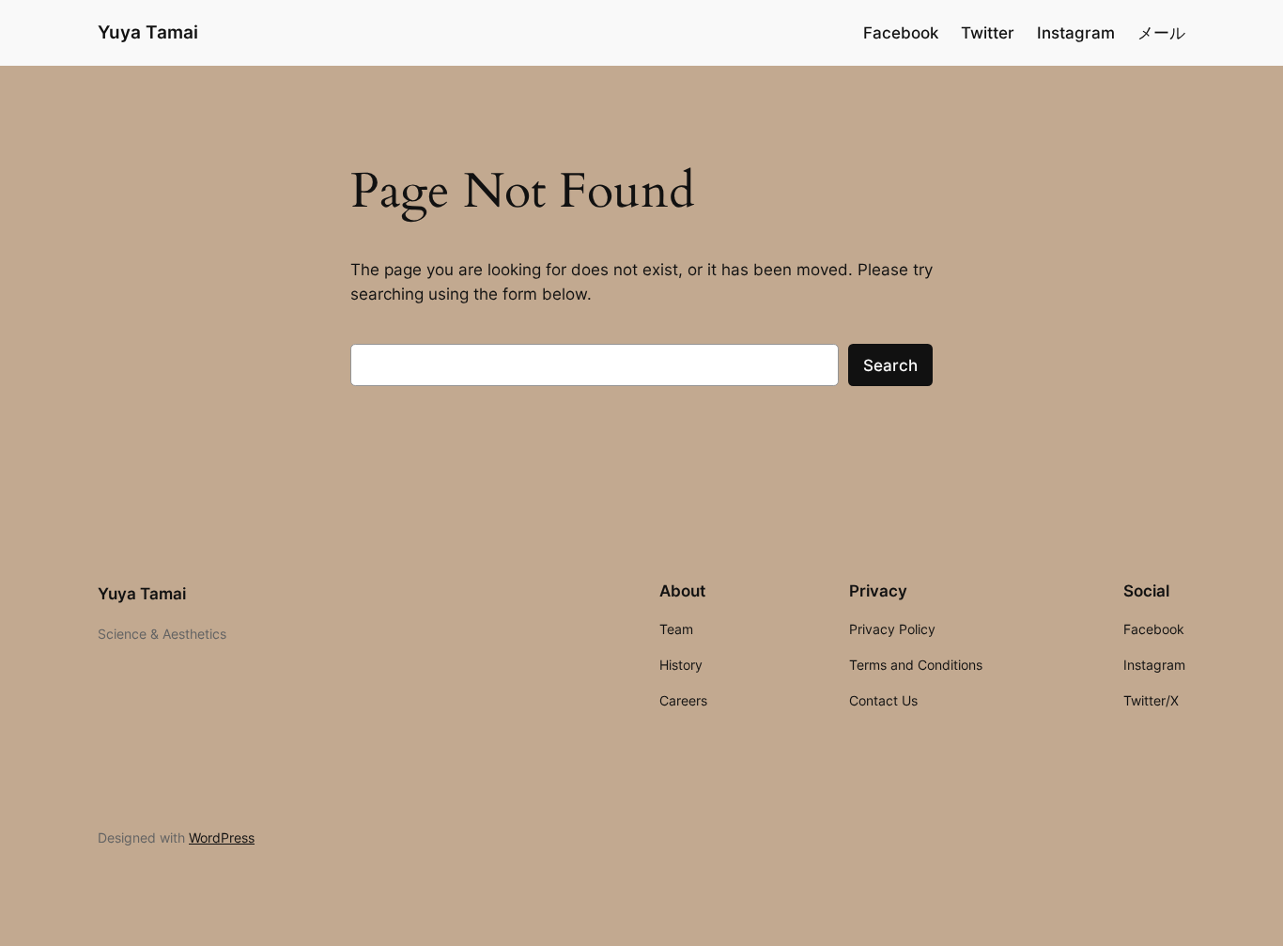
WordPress (222, 837)
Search (890, 365)
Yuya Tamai (148, 32)
